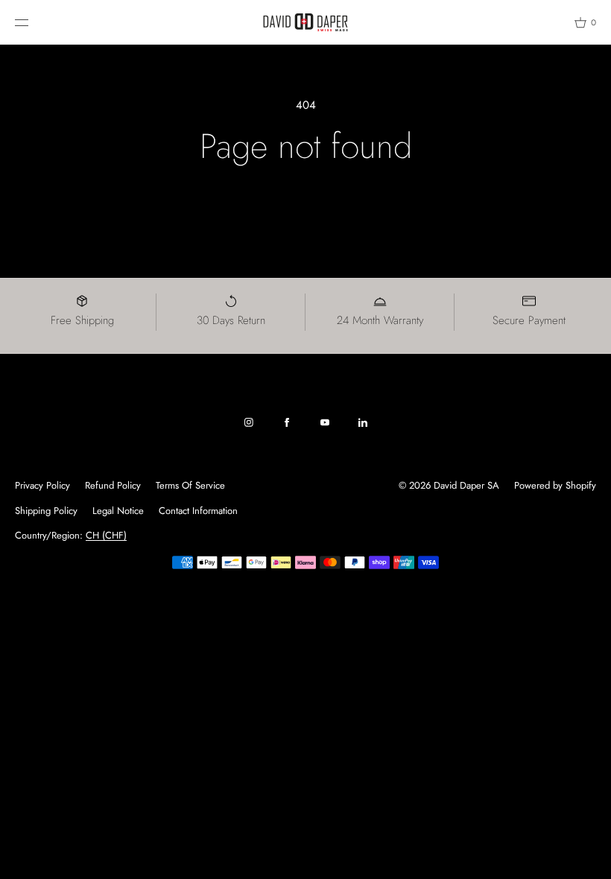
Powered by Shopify (555, 485)
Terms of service (190, 485)
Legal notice (118, 511)
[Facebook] (286, 422)
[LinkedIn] (362, 422)
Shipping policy (46, 511)
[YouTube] (324, 422)
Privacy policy (42, 485)
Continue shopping (305, 207)
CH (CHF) (106, 535)
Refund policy (113, 485)
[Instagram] (248, 422)
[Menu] (33, 22)
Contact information (198, 511)
